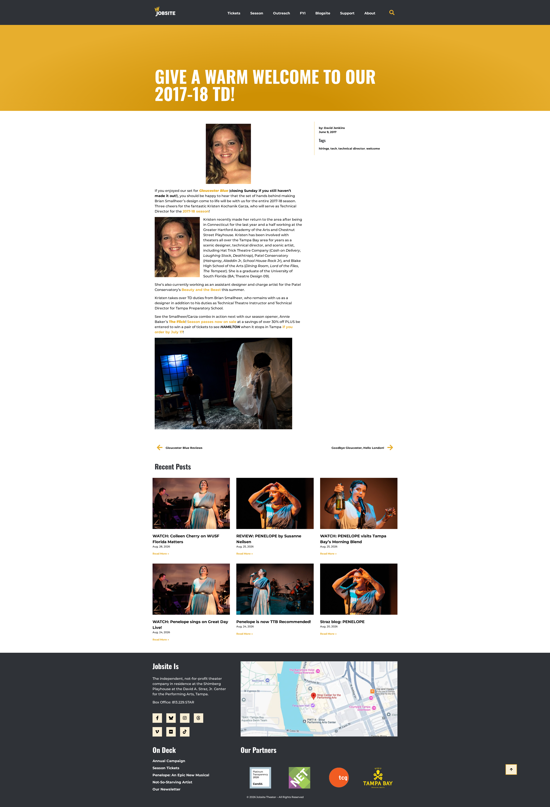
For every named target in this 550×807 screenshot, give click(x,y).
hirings (324, 148)
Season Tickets (166, 768)
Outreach (281, 13)
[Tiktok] (184, 732)
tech (333, 148)
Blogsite (322, 13)
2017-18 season (196, 211)
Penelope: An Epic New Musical (181, 775)
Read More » (161, 553)
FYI (303, 13)
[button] (392, 12)
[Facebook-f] (157, 718)
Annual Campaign (169, 761)
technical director (351, 148)
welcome (373, 148)
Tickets (234, 13)
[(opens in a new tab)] (275, 503)
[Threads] (198, 718)
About (369, 13)
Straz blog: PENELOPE (342, 621)
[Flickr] (171, 732)
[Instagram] (184, 718)
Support (347, 13)
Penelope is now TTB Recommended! (273, 621)
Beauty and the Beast (201, 290)
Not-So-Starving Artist (172, 782)
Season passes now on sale (211, 322)
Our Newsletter (166, 789)
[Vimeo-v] (157, 732)
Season (256, 13)
